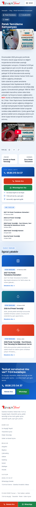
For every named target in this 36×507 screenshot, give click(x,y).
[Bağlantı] (18, 150)
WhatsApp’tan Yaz (19, 188)
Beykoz (4, 450)
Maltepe (4, 466)
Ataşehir (4, 446)
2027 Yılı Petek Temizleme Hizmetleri (16, 212)
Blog (10, 10)
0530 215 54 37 (7, 478)
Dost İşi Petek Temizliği (12, 236)
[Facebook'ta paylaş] (14, 150)
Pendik (4, 470)
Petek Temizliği (7, 435)
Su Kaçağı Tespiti (7, 428)
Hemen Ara (19, 181)
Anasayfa (4, 10)
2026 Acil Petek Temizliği (12, 218)
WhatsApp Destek (7, 481)
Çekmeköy (5, 453)
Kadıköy (4, 460)
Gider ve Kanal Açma (8, 438)
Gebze (4, 456)
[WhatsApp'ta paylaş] (9, 150)
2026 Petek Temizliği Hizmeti (13, 231)
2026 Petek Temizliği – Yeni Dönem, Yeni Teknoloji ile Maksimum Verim (17, 224)
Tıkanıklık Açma (7, 432)
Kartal (4, 463)
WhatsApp (23, 392)
